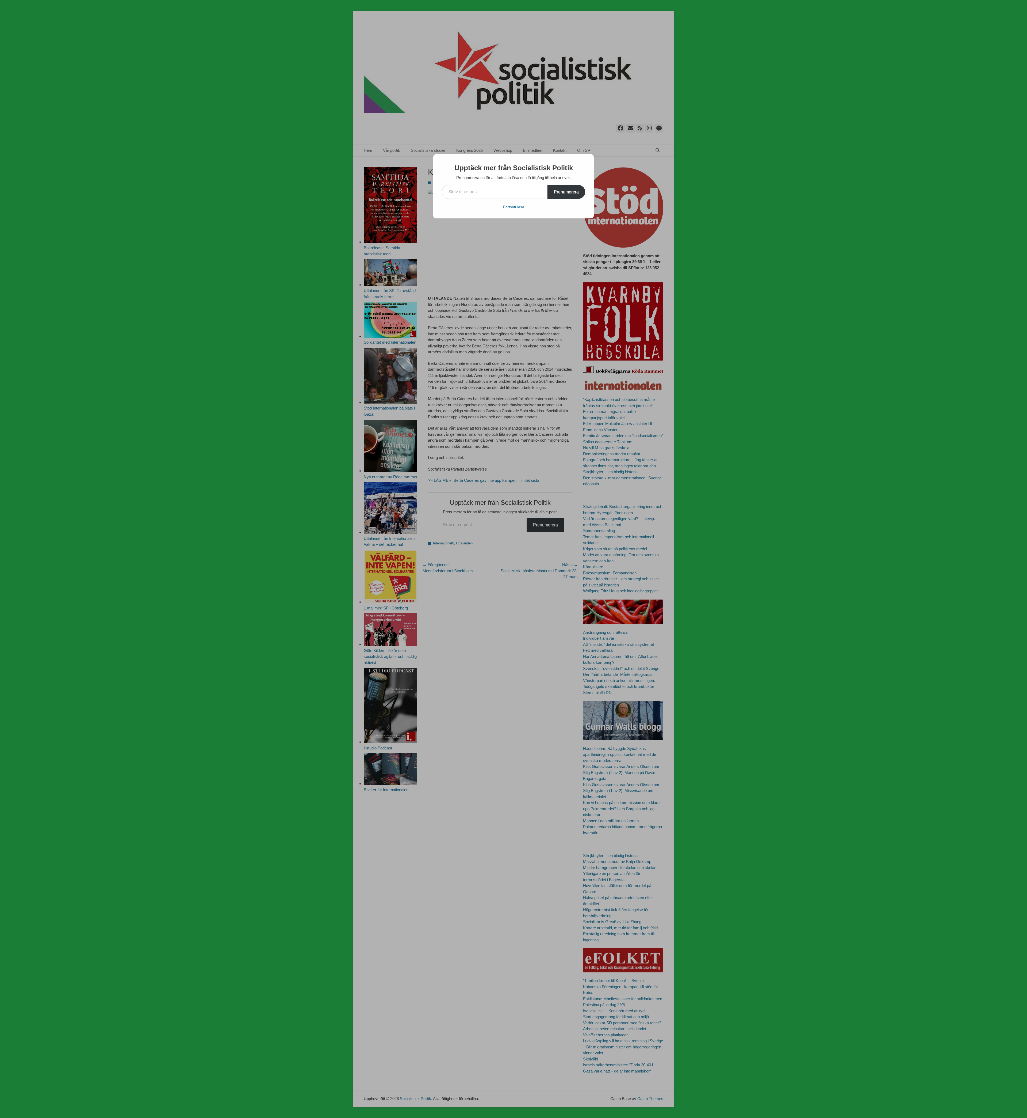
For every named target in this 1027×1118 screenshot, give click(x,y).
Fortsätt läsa (513, 207)
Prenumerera (566, 192)
